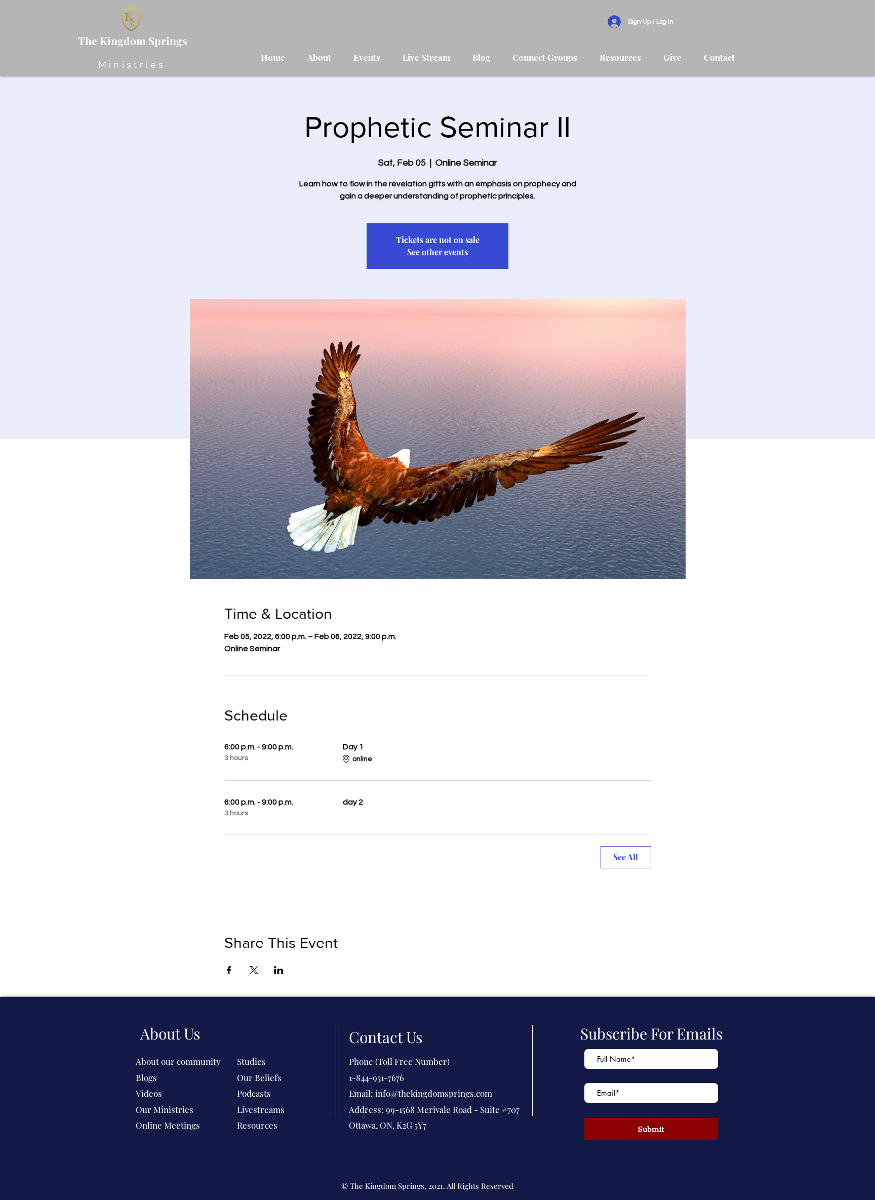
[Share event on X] (254, 970)
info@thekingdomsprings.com (433, 1093)
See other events (437, 252)
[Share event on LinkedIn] (279, 970)
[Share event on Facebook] (229, 970)
